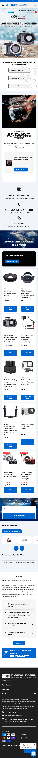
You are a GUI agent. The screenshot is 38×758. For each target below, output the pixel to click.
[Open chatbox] (33, 754)
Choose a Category (16, 70)
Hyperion (6, 422)
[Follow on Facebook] (21, 737)
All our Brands (14, 86)
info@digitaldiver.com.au (13, 715)
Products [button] (6, 685)
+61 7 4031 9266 (26, 210)
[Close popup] (34, 744)
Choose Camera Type (17, 78)
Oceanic (23, 422)
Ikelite (15, 155)
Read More (19, 643)
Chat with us (19, 223)
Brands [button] (5, 689)
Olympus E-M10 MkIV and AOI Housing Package (10, 474)
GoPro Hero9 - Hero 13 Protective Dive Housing (27, 382)
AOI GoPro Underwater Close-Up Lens (10, 293)
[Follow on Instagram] (26, 737)
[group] (19, 33)
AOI (5, 288)
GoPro (5, 377)
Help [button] (4, 693)
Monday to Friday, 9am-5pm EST (19, 226)
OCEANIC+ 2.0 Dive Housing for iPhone (27, 426)
